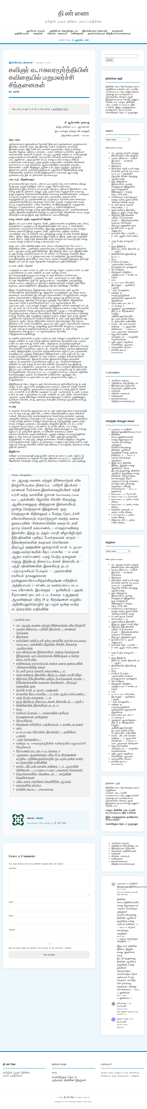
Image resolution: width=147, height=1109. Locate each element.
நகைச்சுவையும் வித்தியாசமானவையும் (109, 33)
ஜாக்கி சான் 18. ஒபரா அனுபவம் (37, 690)
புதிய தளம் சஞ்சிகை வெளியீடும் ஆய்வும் (43, 782)
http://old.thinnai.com (113, 812)
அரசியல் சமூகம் (35, 31)
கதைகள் (38, 33)
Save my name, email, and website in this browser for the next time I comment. (40, 947)
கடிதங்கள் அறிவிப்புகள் (123, 388)
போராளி (131, 494)
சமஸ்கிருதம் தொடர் (64, 1077)
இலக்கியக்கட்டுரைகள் (95, 31)
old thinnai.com (124, 104)
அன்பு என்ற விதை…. (122, 512)
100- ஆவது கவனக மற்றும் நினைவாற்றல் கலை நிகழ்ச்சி (50, 625)
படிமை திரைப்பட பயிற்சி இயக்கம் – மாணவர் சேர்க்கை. (124, 161)
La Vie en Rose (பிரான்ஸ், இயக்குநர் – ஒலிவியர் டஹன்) (47, 588)
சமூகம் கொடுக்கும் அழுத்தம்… (121, 459)
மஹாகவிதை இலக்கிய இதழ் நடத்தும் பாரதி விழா (45, 530)
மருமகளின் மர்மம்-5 (28, 785)
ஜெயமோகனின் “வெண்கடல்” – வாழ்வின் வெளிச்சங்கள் (124, 337)
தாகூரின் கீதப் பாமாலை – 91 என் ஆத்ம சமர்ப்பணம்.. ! (51, 694)
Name (11, 901)
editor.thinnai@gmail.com (124, 94)
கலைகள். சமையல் (57, 33)
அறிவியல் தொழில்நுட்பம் (63, 31)
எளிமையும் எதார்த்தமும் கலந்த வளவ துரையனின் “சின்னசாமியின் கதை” (45, 521)
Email (11, 915)
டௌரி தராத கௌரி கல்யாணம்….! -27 (44, 526)
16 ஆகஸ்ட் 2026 (80, 40)
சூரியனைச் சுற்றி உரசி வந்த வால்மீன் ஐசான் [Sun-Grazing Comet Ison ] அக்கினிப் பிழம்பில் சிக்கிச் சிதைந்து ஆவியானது (45, 497)
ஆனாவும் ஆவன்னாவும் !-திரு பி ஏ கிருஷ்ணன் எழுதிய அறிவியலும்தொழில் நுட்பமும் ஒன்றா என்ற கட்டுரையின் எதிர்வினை (46, 602)
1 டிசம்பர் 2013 (59, 109)
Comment (13, 868)
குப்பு (18, 571)
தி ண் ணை (73, 12)
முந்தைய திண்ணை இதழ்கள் (69, 1080)
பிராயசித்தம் (37, 581)
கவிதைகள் (77, 33)
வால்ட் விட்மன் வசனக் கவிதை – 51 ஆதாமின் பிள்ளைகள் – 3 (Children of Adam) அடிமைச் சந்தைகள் (49, 768)
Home (54, 1073)
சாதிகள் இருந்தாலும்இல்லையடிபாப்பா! (126, 430)
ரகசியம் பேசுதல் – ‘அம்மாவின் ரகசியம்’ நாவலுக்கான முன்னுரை (41, 576)
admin (16, 91)
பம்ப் (63, 585)
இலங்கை (48, 490)
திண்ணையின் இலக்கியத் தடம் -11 (37, 705)
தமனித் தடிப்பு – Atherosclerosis (34, 789)
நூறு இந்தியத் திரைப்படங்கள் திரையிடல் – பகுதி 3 (50, 702)
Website (12, 929)
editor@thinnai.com (112, 91)
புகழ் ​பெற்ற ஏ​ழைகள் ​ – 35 (33, 698)
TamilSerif (115, 819)
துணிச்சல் (116, 491)
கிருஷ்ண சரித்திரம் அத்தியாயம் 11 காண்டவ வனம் (44, 583)
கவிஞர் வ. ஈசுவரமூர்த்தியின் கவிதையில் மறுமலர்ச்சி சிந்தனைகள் (123, 296)
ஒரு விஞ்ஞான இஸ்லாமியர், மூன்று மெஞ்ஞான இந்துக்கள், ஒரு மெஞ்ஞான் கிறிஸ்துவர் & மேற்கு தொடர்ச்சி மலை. (45, 511)
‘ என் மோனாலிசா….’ (28, 740)
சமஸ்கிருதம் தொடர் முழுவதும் (122, 824)
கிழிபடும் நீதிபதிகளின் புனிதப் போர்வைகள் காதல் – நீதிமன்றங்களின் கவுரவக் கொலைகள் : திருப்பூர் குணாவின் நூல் (46, 540)
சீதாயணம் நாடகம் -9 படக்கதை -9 (37, 595)
